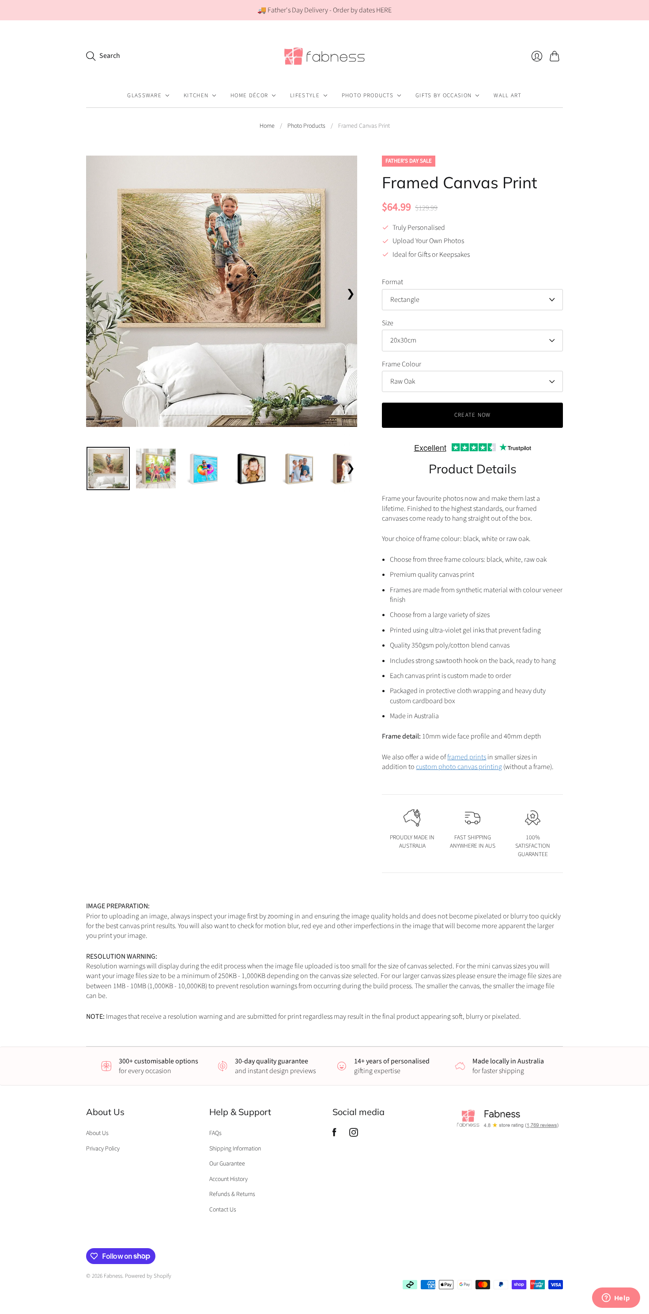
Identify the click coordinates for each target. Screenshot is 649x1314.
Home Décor (249, 95)
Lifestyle (305, 95)
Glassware (144, 95)
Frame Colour (401, 364)
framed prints (466, 757)
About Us (97, 1133)
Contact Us (222, 1209)
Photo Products (367, 95)
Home (267, 126)
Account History (228, 1179)
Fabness (113, 1276)
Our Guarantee (227, 1163)
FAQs (215, 1133)
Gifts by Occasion (443, 95)
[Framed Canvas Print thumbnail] (108, 468)
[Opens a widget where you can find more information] (616, 1298)
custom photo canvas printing (459, 767)
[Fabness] (324, 55)
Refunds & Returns (232, 1194)
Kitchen (196, 95)
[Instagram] (353, 1134)
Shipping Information (235, 1148)
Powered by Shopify (148, 1276)
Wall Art (507, 95)
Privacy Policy (103, 1148)
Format (392, 282)
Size (387, 323)
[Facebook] (334, 1134)
